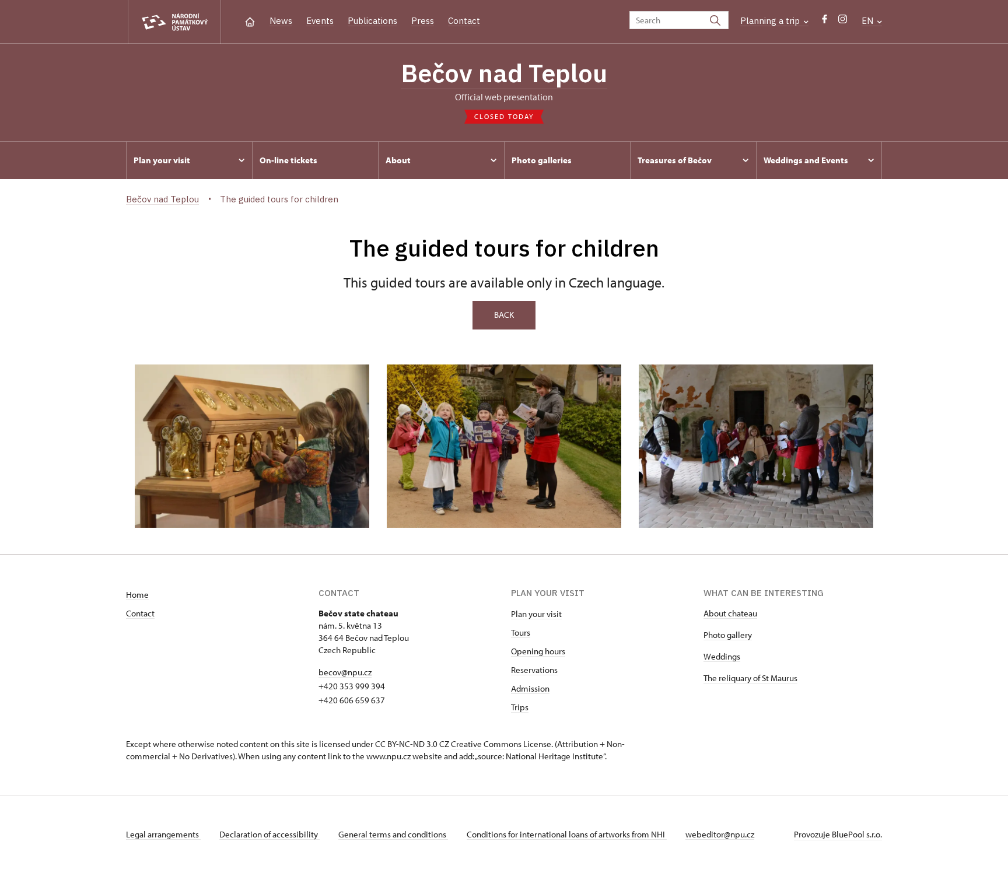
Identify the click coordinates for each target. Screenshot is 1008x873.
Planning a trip (771, 20)
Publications (372, 20)
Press (422, 20)
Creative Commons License (501, 743)
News (281, 20)
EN (869, 20)
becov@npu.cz (345, 672)
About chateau (730, 613)
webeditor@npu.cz (719, 834)
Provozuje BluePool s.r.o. (838, 834)
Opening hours (538, 651)
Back (504, 314)
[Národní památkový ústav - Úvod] (174, 22)
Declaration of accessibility (269, 834)
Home (137, 594)
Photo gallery (728, 634)
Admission (530, 688)
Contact (464, 20)
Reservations (534, 669)
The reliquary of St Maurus (750, 677)
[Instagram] (842, 22)
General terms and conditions (393, 834)
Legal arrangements (163, 834)
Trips (519, 707)
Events (320, 20)
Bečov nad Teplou (504, 73)
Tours (520, 632)
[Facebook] (824, 22)
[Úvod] (250, 20)
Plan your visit (536, 613)
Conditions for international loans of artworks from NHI (567, 834)
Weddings (722, 656)
